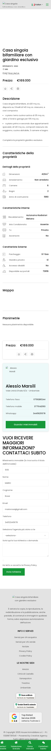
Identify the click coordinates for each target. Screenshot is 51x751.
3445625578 (39, 413)
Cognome (8, 490)
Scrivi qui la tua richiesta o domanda (20, 540)
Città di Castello (26, 673)
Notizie (25, 646)
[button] (30, 745)
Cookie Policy (25, 655)
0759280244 (39, 399)
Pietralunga (11, 73)
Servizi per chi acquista (25, 637)
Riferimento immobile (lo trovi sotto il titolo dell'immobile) (24, 462)
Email (5, 503)
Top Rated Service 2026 (28, 717)
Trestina (26, 683)
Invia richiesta (13, 571)
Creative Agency (39, 735)
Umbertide (25, 687)
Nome (5, 477)
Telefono (7, 516)
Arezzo (25, 669)
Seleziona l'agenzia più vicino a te (19, 529)
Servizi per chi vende (25, 641)
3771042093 (39, 406)
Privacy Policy (30, 565)
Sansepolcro (25, 678)
